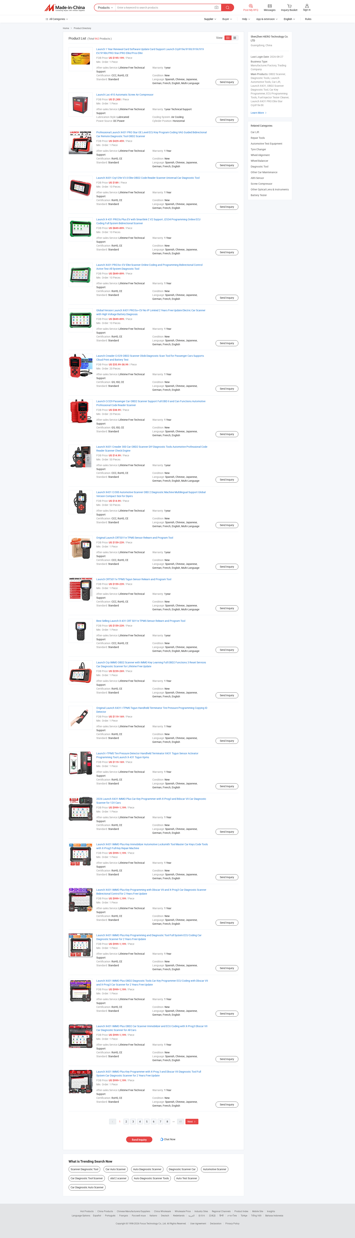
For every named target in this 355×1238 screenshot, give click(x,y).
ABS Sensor (257, 178)
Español (97, 1215)
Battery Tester (259, 195)
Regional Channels (221, 1211)
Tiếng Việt (256, 1215)
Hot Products (87, 1211)
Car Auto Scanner (116, 1169)
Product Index (241, 1211)
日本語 (212, 1215)
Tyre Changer (258, 149)
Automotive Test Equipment (266, 143)
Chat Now (169, 1139)
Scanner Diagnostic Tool (84, 1169)
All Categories (57, 19)
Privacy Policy (232, 1223)
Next (191, 1121)
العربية (191, 1215)
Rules (308, 19)
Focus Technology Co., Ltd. (153, 1223)
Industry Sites (201, 1211)
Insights (271, 1211)
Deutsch (165, 1215)
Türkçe (244, 1215)
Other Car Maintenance (264, 172)
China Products (105, 1211)
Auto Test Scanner (186, 1178)
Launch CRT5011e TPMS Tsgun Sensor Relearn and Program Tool (133, 579)
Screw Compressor (261, 183)
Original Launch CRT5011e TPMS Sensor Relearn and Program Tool (134, 537)
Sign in (307, 9)
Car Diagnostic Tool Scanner (87, 1178)
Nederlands (179, 1215)
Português (110, 1215)
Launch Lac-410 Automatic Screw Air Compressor (124, 94)
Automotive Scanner (214, 1169)
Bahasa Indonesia (274, 1215)
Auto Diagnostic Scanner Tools (151, 1178)
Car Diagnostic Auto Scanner (87, 1187)
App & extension (265, 19)
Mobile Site (257, 1211)
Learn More (259, 112)
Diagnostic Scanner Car (182, 1169)
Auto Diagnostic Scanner (147, 1169)
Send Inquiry (227, 82)
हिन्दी (221, 1215)
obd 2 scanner (118, 1178)
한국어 (201, 1215)
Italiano (153, 1215)
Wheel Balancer (259, 160)
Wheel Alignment (260, 155)
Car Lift (255, 132)
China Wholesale (162, 1211)
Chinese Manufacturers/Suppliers (133, 1211)
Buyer (225, 19)
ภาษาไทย (232, 1215)
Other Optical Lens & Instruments (270, 189)
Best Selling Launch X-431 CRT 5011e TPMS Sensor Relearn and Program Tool (140, 621)
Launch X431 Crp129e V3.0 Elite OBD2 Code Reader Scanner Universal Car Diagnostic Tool (148, 177)
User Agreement (198, 1223)
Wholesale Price (183, 1211)
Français (123, 1215)
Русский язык (139, 1215)
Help (244, 19)
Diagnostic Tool (259, 166)
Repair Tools (258, 138)
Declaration (216, 1223)
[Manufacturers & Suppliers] (64, 7)
